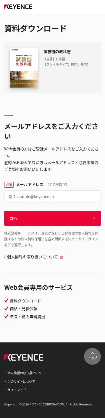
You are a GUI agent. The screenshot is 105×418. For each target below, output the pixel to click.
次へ (14, 218)
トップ (92, 358)
